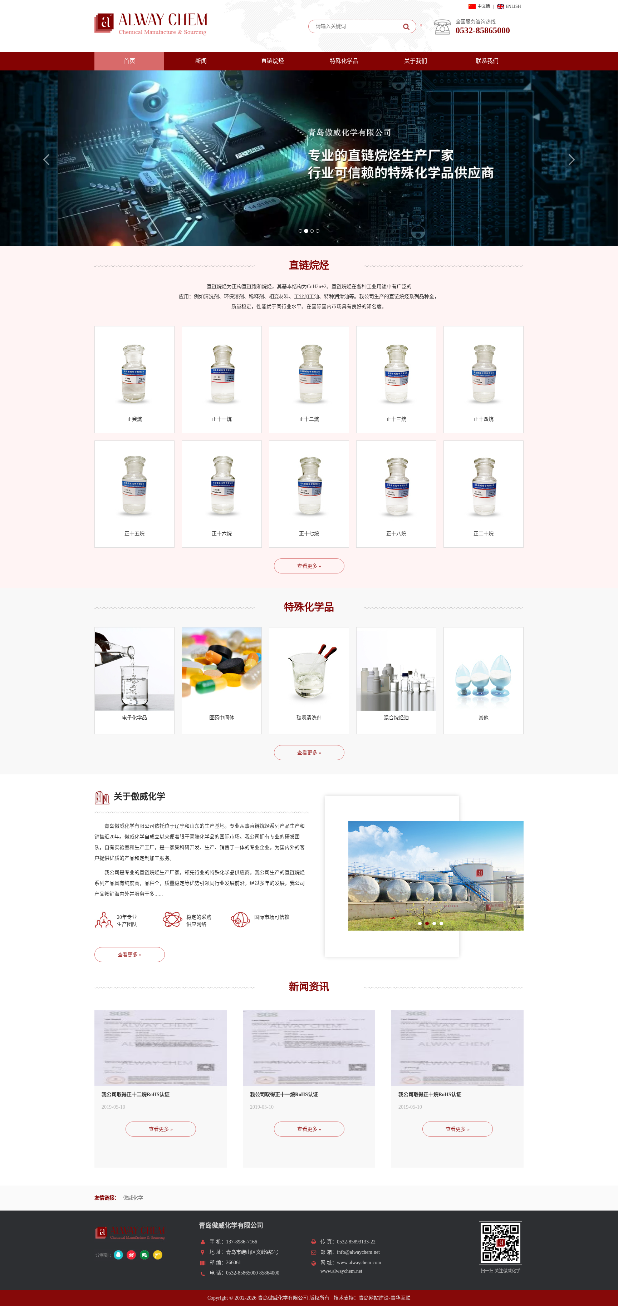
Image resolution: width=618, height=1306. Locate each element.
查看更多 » (309, 566)
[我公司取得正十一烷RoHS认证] (309, 1050)
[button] (46, 197)
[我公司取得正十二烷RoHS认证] (160, 1050)
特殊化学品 (344, 61)
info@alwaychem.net (358, 1252)
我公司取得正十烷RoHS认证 (429, 1094)
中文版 (483, 6)
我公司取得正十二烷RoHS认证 (136, 1094)
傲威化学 (133, 1198)
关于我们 (415, 61)
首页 (129, 61)
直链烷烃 (272, 61)
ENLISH (513, 6)
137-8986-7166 (241, 1242)
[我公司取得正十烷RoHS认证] (457, 1050)
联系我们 (487, 61)
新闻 (201, 61)
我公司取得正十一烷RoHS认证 (284, 1094)
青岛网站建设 (374, 1298)
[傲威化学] (309, 158)
